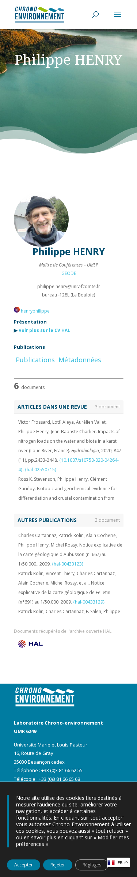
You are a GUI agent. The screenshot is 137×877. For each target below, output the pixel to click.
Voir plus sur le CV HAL (44, 330)
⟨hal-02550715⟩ (41, 469)
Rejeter (57, 865)
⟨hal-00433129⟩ (89, 602)
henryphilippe (35, 311)
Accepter (23, 865)
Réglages (92, 865)
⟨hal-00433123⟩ (68, 564)
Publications (35, 359)
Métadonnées (79, 359)
